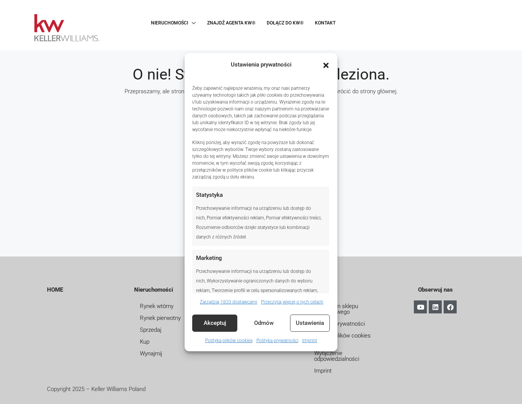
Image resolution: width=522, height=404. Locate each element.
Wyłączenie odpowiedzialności (336, 356)
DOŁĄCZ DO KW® (285, 23)
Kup (144, 341)
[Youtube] (420, 306)
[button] (326, 64)
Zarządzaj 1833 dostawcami (228, 302)
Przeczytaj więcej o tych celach (292, 302)
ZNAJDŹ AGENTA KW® (231, 23)
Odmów (264, 323)
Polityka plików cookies (229, 340)
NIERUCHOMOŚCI (169, 23)
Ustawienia (310, 323)
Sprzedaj (150, 329)
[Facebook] (450, 306)
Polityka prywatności (277, 340)
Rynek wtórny (156, 306)
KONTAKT (325, 23)
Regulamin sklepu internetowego (336, 309)
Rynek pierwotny (160, 318)
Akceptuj (215, 323)
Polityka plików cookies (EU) (342, 338)
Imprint (309, 340)
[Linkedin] (435, 306)
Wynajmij (151, 353)
